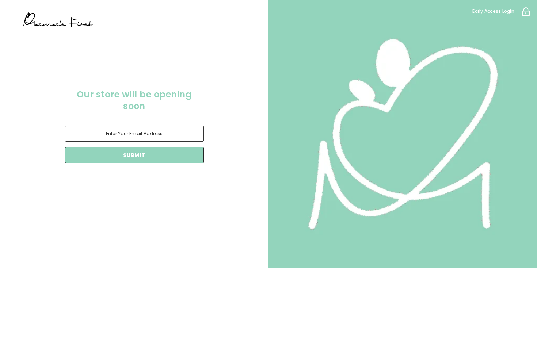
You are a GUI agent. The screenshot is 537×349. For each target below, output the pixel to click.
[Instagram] (124, 182)
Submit (134, 155)
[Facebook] (104, 182)
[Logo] (134, 20)
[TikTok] (145, 182)
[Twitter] (165, 182)
